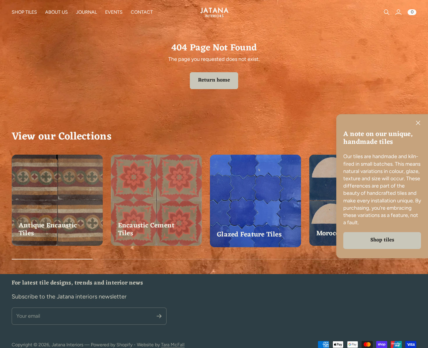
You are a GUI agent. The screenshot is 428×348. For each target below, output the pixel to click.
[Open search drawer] (386, 12)
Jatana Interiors (67, 344)
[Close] (418, 123)
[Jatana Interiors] (214, 12)
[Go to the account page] (398, 12)
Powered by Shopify (111, 344)
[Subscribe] (159, 316)
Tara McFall (173, 344)
